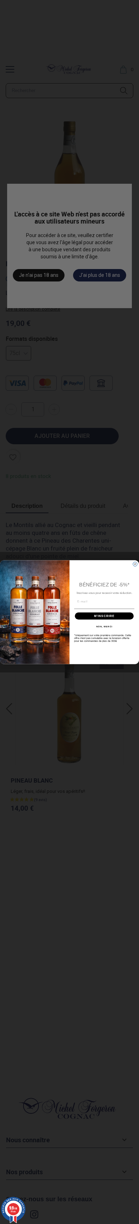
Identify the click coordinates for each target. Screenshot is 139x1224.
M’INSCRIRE (104, 615)
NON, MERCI (104, 626)
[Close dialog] (135, 564)
